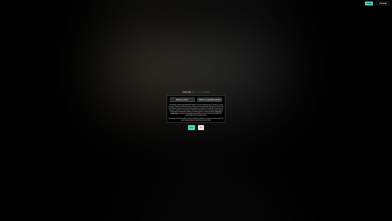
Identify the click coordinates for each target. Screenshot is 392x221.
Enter (191, 128)
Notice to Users (182, 100)
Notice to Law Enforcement (209, 100)
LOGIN (369, 3)
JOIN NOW (383, 3)
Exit (201, 128)
